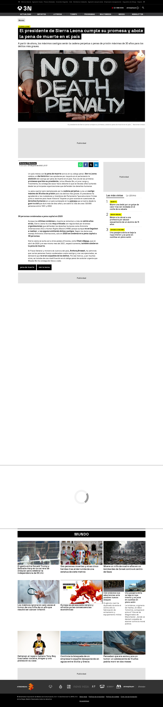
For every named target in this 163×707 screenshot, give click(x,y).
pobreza (73, 201)
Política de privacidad (97, 697)
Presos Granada (49, 2)
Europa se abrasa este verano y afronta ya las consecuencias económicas (76, 607)
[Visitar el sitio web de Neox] (68, 686)
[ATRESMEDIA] (25, 686)
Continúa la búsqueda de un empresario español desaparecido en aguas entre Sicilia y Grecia (79, 659)
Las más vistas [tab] (114, 195)
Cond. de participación (129, 697)
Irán (70, 2)
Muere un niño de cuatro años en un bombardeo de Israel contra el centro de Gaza (122, 569)
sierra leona (44, 267)
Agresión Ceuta (37, 2)
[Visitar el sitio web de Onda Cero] (102, 686)
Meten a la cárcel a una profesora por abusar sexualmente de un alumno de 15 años (124, 221)
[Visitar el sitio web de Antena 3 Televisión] (52, 686)
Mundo (81, 534)
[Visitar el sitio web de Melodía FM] (118, 686)
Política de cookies (112, 697)
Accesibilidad (84, 701)
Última (119, 8)
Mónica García (26, 2)
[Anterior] (19, 2)
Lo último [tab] (131, 195)
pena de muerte (27, 267)
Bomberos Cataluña (80, 2)
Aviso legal (83, 697)
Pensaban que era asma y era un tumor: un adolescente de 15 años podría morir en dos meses (120, 659)
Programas (89, 14)
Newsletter (137, 14)
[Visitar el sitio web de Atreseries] (93, 686)
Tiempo (73, 14)
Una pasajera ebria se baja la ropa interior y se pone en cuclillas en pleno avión (123, 234)
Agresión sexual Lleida (95, 2)
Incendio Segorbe (62, 2)
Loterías (57, 14)
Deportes (41, 14)
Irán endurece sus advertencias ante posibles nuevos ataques (111, 596)
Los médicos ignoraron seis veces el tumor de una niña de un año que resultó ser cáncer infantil (36, 607)
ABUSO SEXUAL (115, 215)
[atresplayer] (133, 8)
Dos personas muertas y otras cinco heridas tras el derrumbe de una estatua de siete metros (79, 569)
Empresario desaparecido (112, 2)
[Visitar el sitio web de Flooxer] (141, 686)
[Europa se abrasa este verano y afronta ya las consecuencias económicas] (81, 592)
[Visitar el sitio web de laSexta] (60, 686)
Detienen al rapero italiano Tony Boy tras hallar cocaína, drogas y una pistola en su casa (37, 658)
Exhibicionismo (117, 230)
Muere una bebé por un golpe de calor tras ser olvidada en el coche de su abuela (124, 206)
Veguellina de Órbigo (129, 2)
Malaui (86, 241)
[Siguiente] (144, 2)
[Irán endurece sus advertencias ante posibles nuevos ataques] (113, 586)
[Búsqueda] (143, 8)
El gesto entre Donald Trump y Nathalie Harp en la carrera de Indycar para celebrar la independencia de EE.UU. (33, 569)
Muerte (113, 202)
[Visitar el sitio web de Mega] (85, 686)
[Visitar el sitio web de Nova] (77, 686)
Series (121, 14)
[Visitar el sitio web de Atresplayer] (130, 686)
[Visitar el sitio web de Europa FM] (110, 686)
